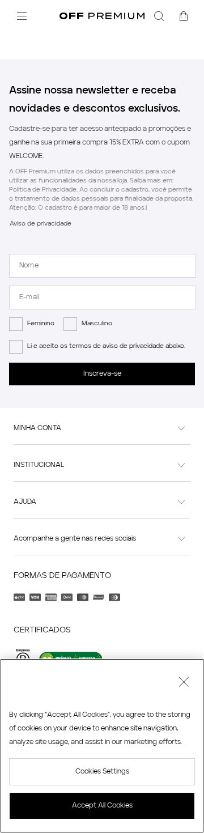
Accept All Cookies (102, 805)
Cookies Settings (102, 771)
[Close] (183, 683)
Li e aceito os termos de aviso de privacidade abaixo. (106, 346)
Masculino (97, 324)
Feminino (40, 324)
